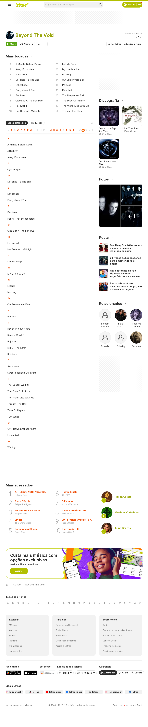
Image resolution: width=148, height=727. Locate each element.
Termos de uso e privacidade (117, 630)
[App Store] (30, 672)
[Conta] (139, 5)
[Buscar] (100, 5)
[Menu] (10, 5)
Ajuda (105, 625)
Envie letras (61, 635)
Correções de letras (66, 640)
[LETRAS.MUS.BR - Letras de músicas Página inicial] (22, 5)
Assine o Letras (63, 646)
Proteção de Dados (112, 635)
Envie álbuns (62, 630)
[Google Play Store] (13, 672)
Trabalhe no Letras (112, 646)
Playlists (13, 640)
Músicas (13, 625)
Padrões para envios (113, 651)
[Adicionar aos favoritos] (39, 44)
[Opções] (45, 44)
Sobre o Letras (110, 640)
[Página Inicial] (7, 584)
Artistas (13, 630)
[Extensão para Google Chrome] (47, 672)
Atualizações (15, 646)
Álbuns (12, 635)
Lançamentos (15, 651)
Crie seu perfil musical (67, 625)
